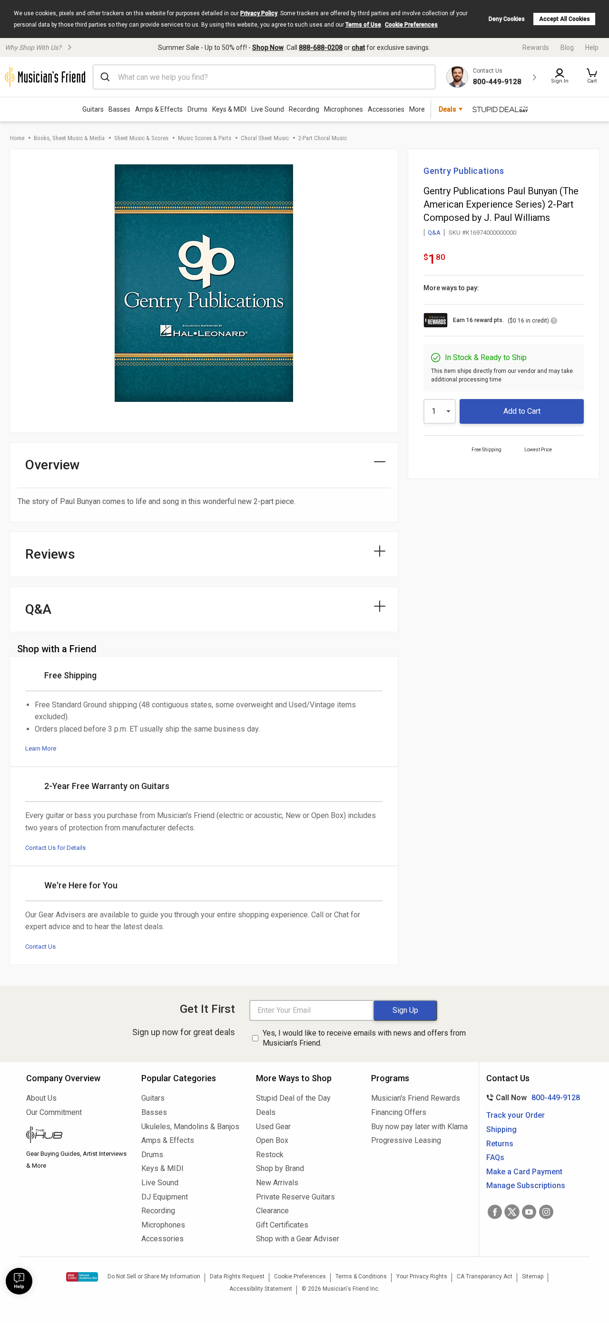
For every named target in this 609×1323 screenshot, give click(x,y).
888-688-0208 (321, 47)
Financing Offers (398, 1112)
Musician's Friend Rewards (415, 1098)
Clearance (272, 1210)
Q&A (434, 232)
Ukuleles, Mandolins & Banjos (190, 1126)
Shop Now (268, 47)
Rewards (535, 47)
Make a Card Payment (524, 1171)
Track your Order (515, 1115)
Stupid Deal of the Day (293, 1098)
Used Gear (273, 1126)
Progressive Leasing (406, 1140)
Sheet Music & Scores (141, 138)
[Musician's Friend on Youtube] (529, 1211)
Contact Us (40, 946)
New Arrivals (277, 1182)
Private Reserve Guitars (295, 1196)
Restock (270, 1154)
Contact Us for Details (55, 847)
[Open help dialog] (19, 1281)
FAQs (495, 1157)
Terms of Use (363, 24)
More (417, 109)
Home (17, 138)
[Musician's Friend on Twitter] (512, 1211)
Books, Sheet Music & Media (69, 138)
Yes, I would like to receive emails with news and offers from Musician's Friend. (364, 1037)
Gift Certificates (282, 1224)
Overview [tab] (52, 465)
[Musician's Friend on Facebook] (494, 1211)
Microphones (343, 109)
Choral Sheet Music (265, 138)
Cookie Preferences (411, 24)
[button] (592, 77)
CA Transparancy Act (484, 1276)
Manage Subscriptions (525, 1185)
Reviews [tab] (50, 554)
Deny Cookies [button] (507, 19)
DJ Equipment (164, 1196)
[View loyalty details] (553, 322)
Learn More (40, 748)
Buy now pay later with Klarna (419, 1126)
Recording (304, 109)
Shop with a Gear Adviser (297, 1238)
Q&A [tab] (38, 609)
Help (592, 47)
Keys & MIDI (229, 109)
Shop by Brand (280, 1168)
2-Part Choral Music (322, 138)
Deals (265, 1112)
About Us (41, 1098)
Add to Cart (521, 411)
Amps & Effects (159, 109)
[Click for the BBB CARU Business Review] (82, 1277)
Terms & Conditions (361, 1276)
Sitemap (532, 1276)
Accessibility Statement (260, 1288)
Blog (567, 47)
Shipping (501, 1129)
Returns (499, 1143)
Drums (197, 109)
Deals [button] (447, 109)
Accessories (386, 109)
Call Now (531, 1097)
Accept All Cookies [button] (564, 19)
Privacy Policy (258, 13)
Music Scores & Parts (204, 138)
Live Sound (267, 109)
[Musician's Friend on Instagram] (546, 1211)
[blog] (76, 1135)
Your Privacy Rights (421, 1276)
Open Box (272, 1140)
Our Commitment (54, 1112)
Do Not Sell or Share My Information (154, 1276)
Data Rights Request (237, 1276)
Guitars (93, 109)
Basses (119, 109)
